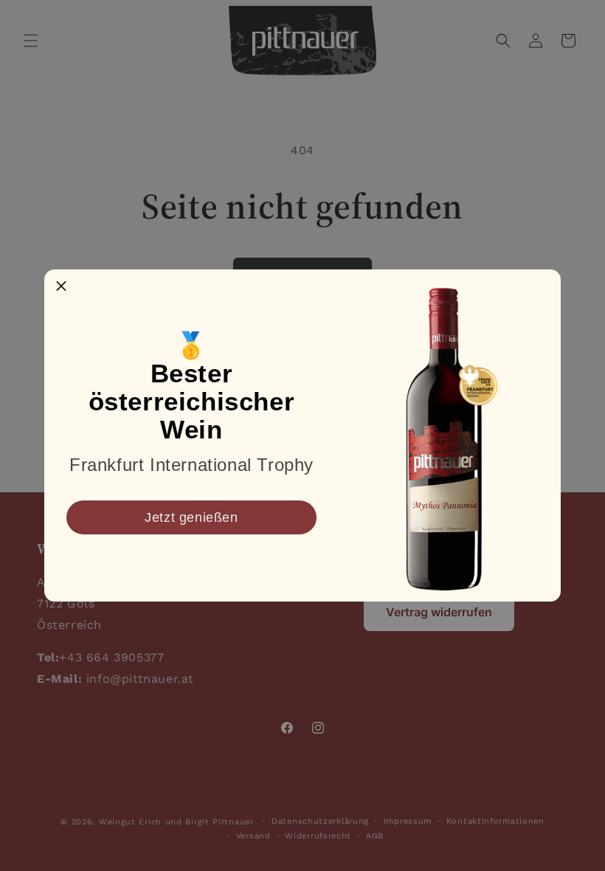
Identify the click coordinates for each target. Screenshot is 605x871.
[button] (61, 286)
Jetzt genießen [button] (191, 517)
